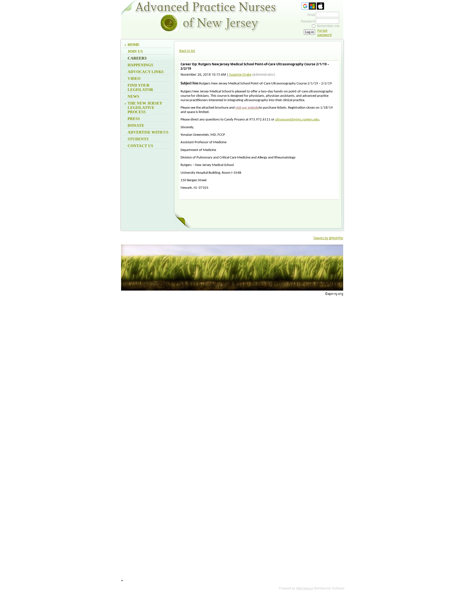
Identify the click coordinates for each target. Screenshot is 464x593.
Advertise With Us (148, 132)
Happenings (140, 65)
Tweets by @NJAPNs (328, 238)
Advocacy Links (146, 72)
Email (310, 15)
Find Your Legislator (140, 87)
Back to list (187, 51)
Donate (136, 125)
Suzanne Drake (240, 74)
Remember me (328, 26)
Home (134, 45)
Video (134, 78)
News (133, 96)
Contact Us (140, 146)
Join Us (135, 51)
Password (306, 21)
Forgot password (324, 32)
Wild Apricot (304, 588)
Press (134, 119)
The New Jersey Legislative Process (145, 107)
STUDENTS (138, 139)
